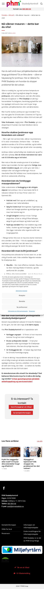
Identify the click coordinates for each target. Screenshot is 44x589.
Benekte (22, 301)
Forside (4, 15)
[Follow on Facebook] (3, 488)
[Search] (41, 4)
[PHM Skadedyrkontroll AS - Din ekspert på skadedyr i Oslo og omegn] (22, 3)
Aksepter (22, 295)
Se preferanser (22, 307)
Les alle (39, 441)
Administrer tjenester (21, 291)
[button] (3, 3)
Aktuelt (11, 15)
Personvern (32, 311)
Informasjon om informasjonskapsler (18, 311)
